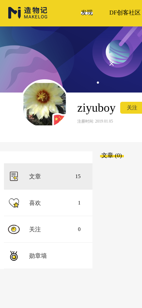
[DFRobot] (28, 17)
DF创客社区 (125, 12)
